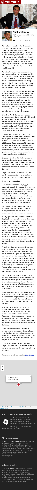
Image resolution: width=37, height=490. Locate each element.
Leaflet (2, 407)
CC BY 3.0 (21, 407)
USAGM (15, 418)
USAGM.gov (29, 355)
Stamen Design (14, 407)
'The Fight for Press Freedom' (11, 441)
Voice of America (7, 469)
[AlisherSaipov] (18, 384)
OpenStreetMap (4, 408)
